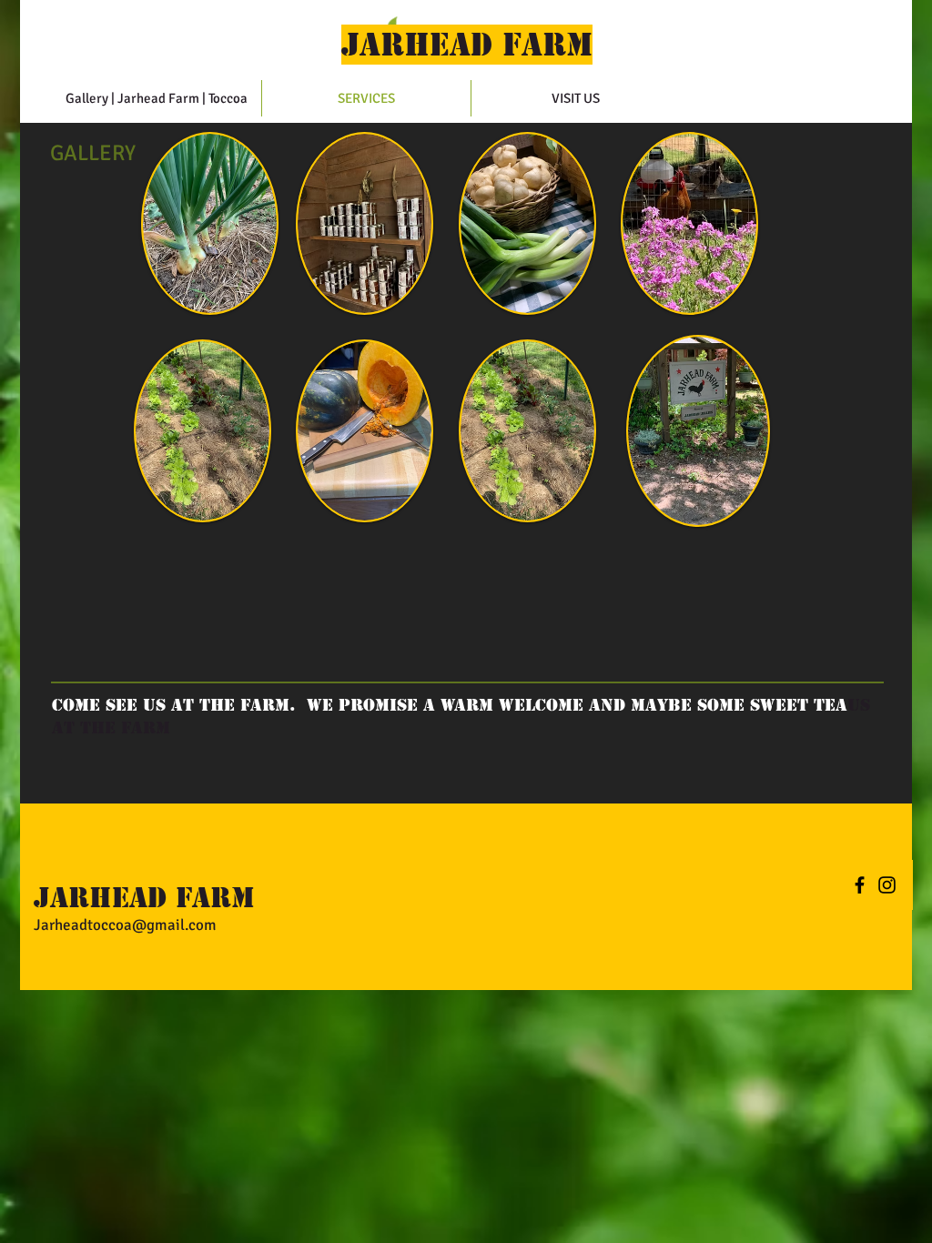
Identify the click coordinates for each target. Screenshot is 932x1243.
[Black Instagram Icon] (887, 885)
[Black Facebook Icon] (859, 885)
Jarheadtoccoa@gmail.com (125, 925)
